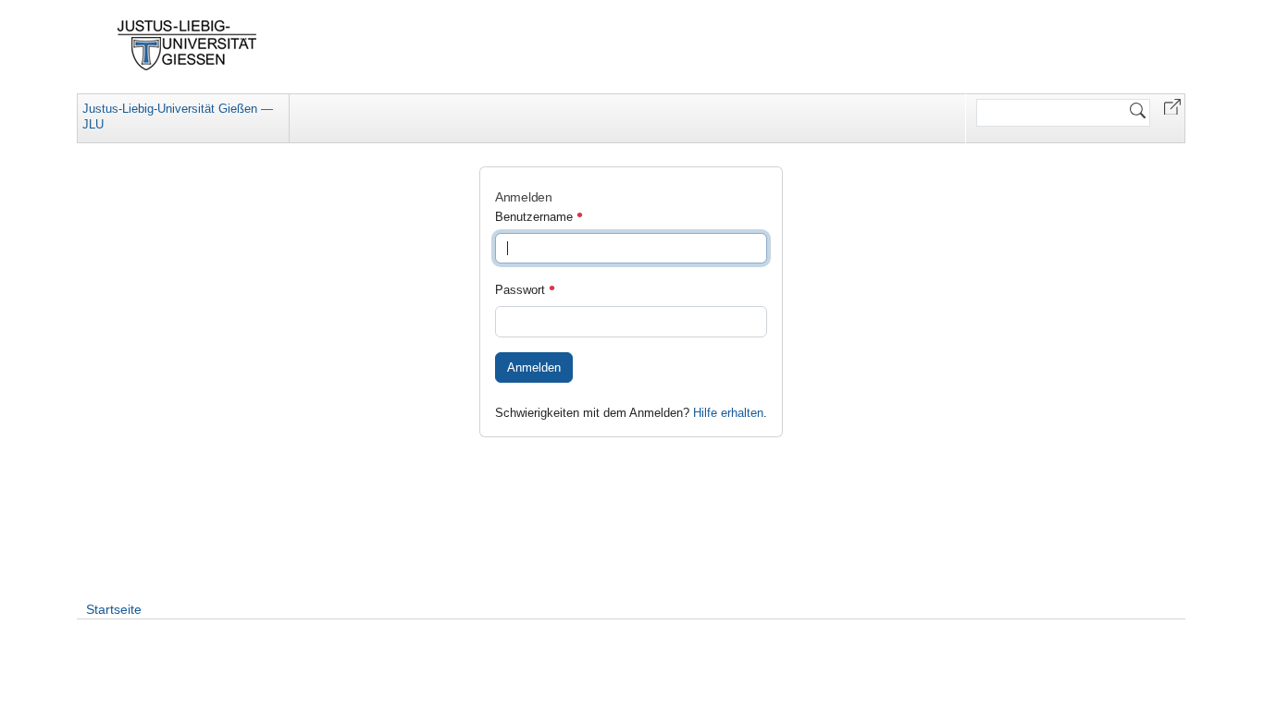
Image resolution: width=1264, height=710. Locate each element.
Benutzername (535, 217)
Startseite (114, 609)
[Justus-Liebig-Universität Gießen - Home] (187, 45)
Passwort (522, 290)
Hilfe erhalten (728, 413)
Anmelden (534, 367)
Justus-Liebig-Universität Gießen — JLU (177, 116)
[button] (1172, 106)
